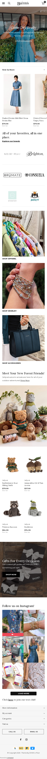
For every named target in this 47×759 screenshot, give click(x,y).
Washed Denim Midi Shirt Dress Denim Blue (15, 119)
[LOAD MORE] (23, 693)
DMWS (32, 753)
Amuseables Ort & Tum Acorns (33, 484)
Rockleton (28, 527)
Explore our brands (11, 141)
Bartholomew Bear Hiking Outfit (10, 484)
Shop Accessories (11, 363)
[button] (3, 3)
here (10, 699)
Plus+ (38, 753)
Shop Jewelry (9, 311)
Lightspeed (10, 757)
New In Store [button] (8, 70)
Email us (34, 732)
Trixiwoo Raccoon (9, 527)
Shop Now (25, 380)
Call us (12, 732)
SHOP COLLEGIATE (23, 41)
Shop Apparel (9, 259)
